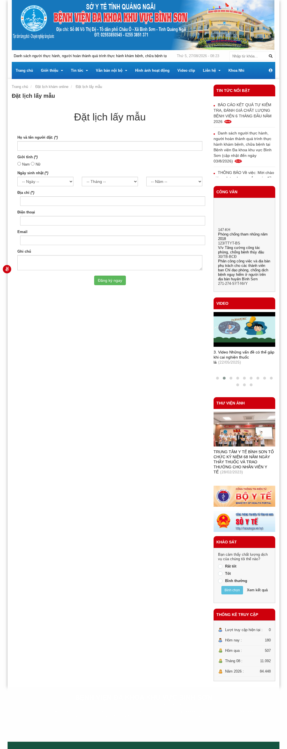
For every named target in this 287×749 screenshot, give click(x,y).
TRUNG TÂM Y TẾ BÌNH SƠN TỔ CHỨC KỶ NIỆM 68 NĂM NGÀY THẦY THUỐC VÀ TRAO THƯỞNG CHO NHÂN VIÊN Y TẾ (244, 462)
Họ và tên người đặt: (37, 137)
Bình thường (236, 581)
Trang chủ (20, 87)
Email (22, 232)
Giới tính (27, 157)
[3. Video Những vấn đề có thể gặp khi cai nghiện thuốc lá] (244, 329)
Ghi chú (24, 251)
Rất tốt (230, 566)
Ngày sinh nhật (32, 173)
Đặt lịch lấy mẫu (89, 87)
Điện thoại (26, 212)
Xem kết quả (257, 590)
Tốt (228, 573)
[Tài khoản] (270, 71)
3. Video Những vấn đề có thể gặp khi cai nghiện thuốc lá (244, 357)
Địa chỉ (25, 192)
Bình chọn (232, 590)
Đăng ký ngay (110, 280)
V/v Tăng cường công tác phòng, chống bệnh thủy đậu (241, 246)
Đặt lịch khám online (51, 87)
